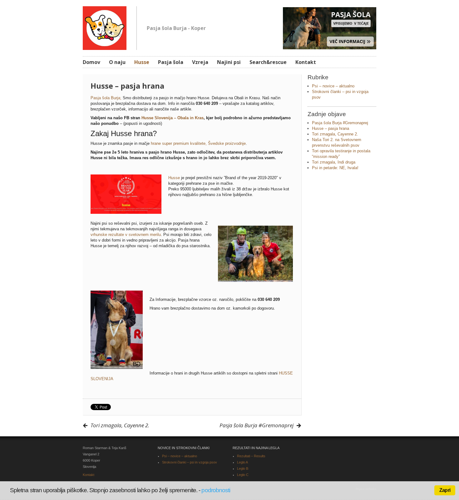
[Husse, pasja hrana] (104, 27)
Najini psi (229, 62)
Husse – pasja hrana (330, 128)
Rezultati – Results (251, 456)
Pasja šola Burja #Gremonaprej (340, 122)
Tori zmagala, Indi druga (333, 162)
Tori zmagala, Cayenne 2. (335, 134)
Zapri (444, 490)
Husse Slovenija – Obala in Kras (172, 117)
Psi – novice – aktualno (333, 86)
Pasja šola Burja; (106, 98)
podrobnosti (215, 490)
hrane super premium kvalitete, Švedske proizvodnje (198, 143)
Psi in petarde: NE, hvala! (335, 167)
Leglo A (242, 462)
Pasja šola (170, 62)
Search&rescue (268, 62)
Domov (91, 62)
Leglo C (243, 475)
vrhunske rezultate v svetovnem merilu (126, 234)
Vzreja (200, 62)
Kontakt (305, 62)
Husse (141, 62)
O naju (117, 62)
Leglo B (242, 468)
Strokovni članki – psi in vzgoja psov (189, 462)
